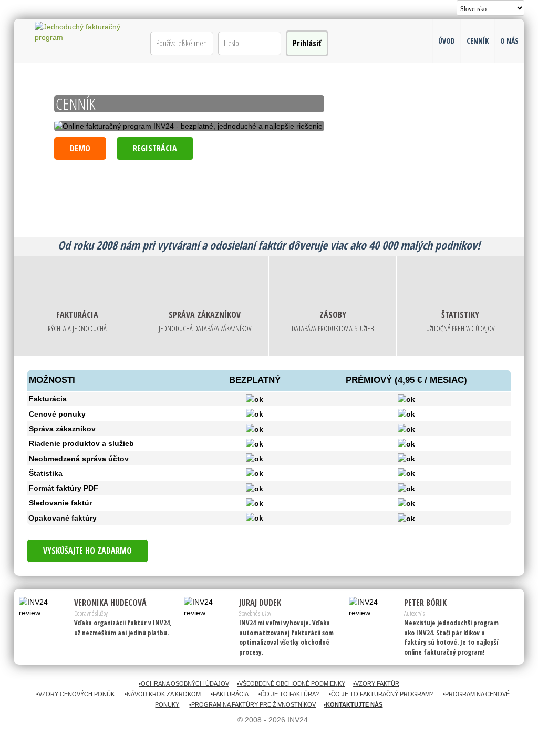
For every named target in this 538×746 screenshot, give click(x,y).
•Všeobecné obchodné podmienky (291, 683)
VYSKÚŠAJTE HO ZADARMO (87, 550)
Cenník (478, 41)
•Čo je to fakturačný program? (381, 694)
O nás (509, 41)
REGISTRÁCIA (155, 148)
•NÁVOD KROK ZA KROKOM (163, 694)
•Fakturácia (230, 694)
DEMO (80, 148)
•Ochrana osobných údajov (184, 683)
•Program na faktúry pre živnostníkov (252, 704)
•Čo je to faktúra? (288, 694)
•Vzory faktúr (376, 683)
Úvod (446, 41)
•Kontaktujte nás (353, 704)
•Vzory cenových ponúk (75, 694)
